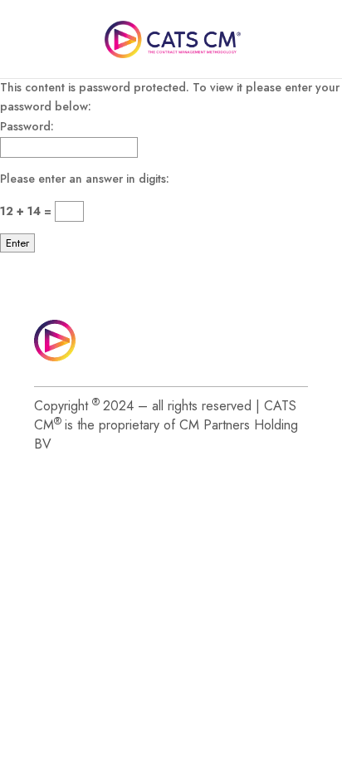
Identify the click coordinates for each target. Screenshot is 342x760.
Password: (27, 126)
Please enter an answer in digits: (84, 178)
